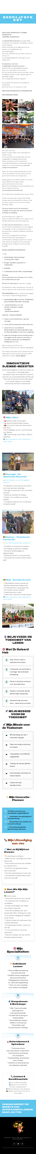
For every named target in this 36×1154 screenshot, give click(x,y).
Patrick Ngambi (21, 356)
